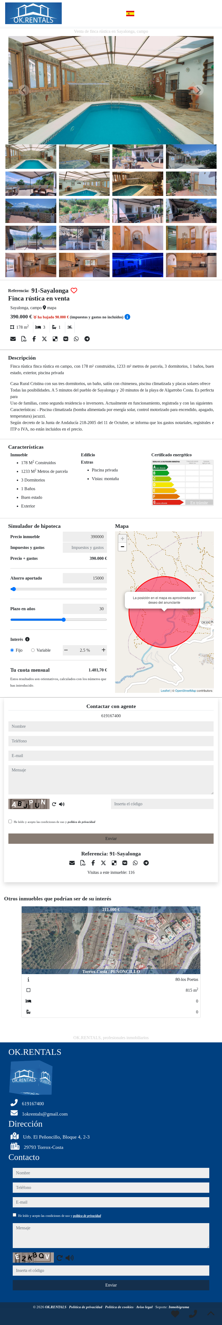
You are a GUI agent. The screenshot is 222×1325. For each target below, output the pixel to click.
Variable (44, 650)
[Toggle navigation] (211, 13)
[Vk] (66, 339)
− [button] (122, 546)
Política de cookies (119, 1307)
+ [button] (122, 538)
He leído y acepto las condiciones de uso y (54, 821)
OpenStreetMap (185, 690)
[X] (45, 339)
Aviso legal (145, 1307)
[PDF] (24, 339)
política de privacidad (81, 821)
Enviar (111, 838)
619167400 (111, 715)
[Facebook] (34, 339)
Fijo (19, 650)
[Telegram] (87, 339)
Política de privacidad (86, 1307)
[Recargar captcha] (54, 804)
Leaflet (165, 690)
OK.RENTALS (56, 1307)
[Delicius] (56, 339)
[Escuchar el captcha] (62, 804)
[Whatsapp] (77, 339)
